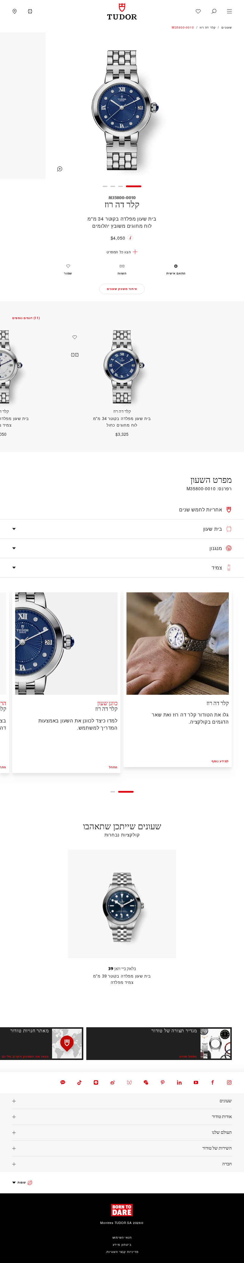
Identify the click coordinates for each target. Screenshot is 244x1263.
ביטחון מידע (122, 1244)
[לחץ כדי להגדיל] (122, 106)
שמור (68, 273)
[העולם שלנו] (122, 1132)
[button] (214, 11)
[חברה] (122, 1164)
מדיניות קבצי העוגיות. (122, 1251)
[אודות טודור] (122, 1117)
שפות (22, 1182)
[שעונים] (122, 1101)
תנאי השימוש (122, 1237)
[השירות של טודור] (122, 1148)
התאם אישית (176, 273)
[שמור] (73, 337)
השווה (122, 273)
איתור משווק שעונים (122, 288)
